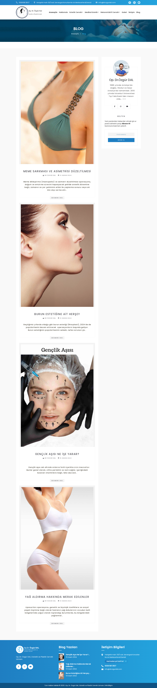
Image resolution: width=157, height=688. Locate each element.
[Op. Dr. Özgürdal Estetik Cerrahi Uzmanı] (27, 649)
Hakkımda (63, 12)
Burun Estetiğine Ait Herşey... (78, 673)
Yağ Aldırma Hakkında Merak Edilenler (57, 597)
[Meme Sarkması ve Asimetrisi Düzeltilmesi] (57, 112)
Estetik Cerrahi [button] (75, 12)
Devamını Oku (57, 198)
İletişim (132, 12)
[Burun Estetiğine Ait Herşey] (57, 255)
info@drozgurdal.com (107, 2)
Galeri (124, 12)
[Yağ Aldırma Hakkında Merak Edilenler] (57, 538)
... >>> (123, 99)
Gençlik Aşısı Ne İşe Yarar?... (78, 654)
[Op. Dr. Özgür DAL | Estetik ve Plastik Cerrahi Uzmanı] (29, 12)
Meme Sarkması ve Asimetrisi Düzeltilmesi (57, 171)
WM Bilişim (109, 685)
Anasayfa (53, 12)
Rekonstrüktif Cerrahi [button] (110, 12)
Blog (138, 12)
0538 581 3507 (24, 2)
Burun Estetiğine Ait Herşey (57, 314)
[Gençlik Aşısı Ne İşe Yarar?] (57, 395)
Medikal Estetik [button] (91, 12)
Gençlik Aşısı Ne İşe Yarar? (57, 454)
